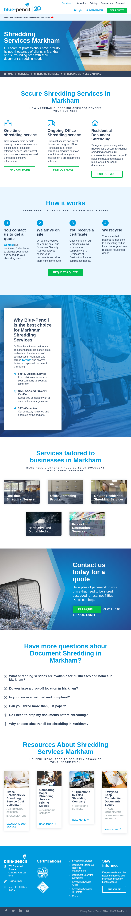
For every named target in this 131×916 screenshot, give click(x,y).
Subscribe (114, 889)
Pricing (93, 3)
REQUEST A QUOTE (65, 272)
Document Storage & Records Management (83, 867)
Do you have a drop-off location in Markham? (43, 688)
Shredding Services (82, 860)
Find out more (63, 169)
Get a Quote (117, 10)
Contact (120, 3)
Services (66, 3)
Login (79, 10)
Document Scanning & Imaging (82, 876)
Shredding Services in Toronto (82, 890)
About (80, 3)
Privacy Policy (87, 911)
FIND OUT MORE (19, 169)
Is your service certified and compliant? (39, 697)
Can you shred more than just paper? (37, 706)
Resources (107, 3)
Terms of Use (102, 911)
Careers (76, 896)
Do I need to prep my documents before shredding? (48, 715)
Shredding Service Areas (81, 883)
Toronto (26, 360)
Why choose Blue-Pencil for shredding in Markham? (49, 724)
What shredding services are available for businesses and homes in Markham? (60, 677)
